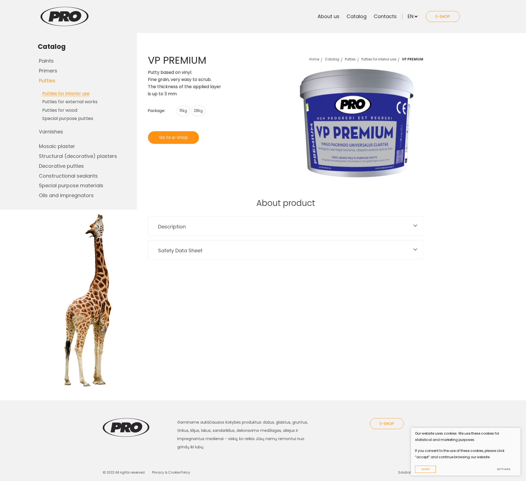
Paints (46, 60)
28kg (198, 110)
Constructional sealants (68, 175)
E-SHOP (443, 16)
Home (314, 59)
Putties (47, 80)
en (410, 16)
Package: (156, 110)
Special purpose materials (71, 185)
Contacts (385, 16)
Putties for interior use (378, 59)
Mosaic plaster (57, 146)
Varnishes (51, 131)
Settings (503, 469)
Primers (48, 70)
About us (328, 16)
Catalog (357, 16)
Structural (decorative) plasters (78, 156)
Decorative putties (61, 166)
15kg (183, 110)
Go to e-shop (173, 137)
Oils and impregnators (66, 195)
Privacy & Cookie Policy (171, 472)
